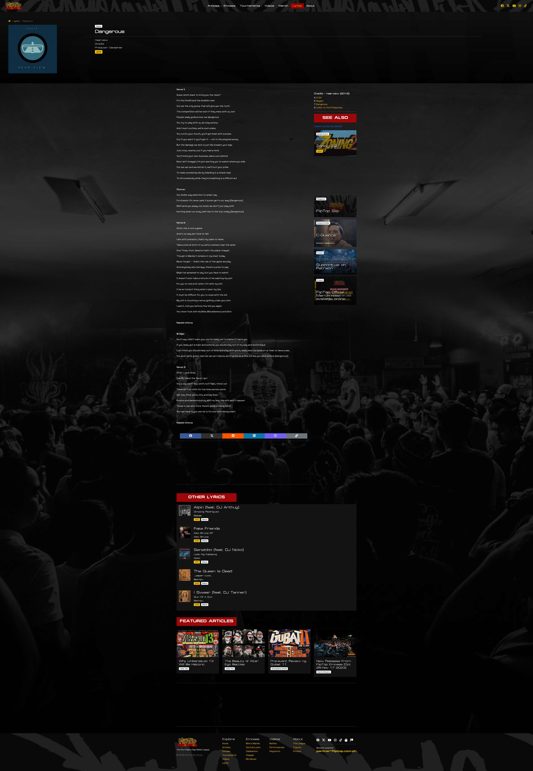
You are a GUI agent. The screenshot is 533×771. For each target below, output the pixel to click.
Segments (274, 751)
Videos (269, 6)
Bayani (319, 100)
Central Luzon (253, 747)
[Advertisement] (244, 462)
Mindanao (251, 759)
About (310, 6)
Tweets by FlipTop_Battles (328, 126)
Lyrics (297, 6)
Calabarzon (252, 751)
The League (299, 743)
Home (225, 743)
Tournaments (250, 6)
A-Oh (319, 97)
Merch (283, 6)
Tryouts (297, 747)
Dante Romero (323, 672)
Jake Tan (184, 669)
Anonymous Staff (279, 669)
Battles (273, 743)
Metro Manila (253, 743)
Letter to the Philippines (329, 107)
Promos (297, 751)
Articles (213, 6)
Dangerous (321, 104)
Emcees (230, 6)
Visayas (250, 755)
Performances (276, 747)
